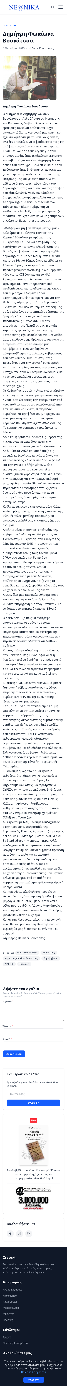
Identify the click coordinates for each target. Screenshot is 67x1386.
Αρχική (7, 1337)
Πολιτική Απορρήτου (15, 1343)
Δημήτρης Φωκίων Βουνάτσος (21, 958)
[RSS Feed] (28, 1233)
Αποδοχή (33, 1380)
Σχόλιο (8, 1001)
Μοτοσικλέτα (11, 1307)
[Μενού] (60, 7)
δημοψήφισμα (51, 958)
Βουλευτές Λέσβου (27, 952)
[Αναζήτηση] (52, 7)
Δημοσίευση (14, 1053)
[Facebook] (10, 1233)
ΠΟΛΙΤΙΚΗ (9, 25)
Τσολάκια (24, 964)
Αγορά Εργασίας (12, 1289)
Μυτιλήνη (8, 1314)
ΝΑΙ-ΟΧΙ (9, 964)
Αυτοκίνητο (10, 1295)
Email (7, 1039)
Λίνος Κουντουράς (43, 48)
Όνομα (8, 1026)
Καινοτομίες (10, 1301)
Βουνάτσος (49, 952)
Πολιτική (8, 1320)
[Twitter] (19, 1233)
